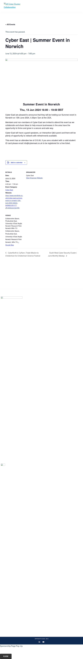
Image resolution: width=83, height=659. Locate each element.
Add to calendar (16, 162)
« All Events (10, 24)
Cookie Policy (63, 297)
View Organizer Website (34, 178)
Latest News (34, 311)
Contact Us (62, 304)
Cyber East (9, 190)
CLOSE (5, 656)
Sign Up (40, 278)
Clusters (33, 304)
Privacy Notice (63, 301)
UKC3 (47, 639)
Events (31, 308)
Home (31, 297)
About (31, 301)
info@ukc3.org (10, 460)
